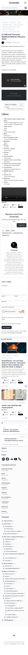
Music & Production (18, 24)
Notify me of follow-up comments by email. (12, 318)
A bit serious (8, 566)
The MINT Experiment (11, 617)
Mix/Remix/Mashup (7, 24)
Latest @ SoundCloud (9, 465)
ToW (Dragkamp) (8, 620)
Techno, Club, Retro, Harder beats (10, 31)
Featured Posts (8, 521)
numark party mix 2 (7, 233)
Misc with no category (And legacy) (13, 536)
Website (4, 301)
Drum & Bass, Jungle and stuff (14, 608)
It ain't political (8, 546)
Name (4, 296)
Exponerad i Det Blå (7, 468)
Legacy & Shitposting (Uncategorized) (14, 553)
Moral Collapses (8, 563)
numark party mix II (18, 233)
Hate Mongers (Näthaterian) (12, 568)
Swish (3, 473)
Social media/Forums (10, 558)
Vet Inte (4, 478)
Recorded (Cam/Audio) (8, 29)
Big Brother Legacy (10, 539)
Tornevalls (14, 2)
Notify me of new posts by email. (11, 323)
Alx (23, 644)
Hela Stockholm (6, 483)
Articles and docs (6, 355)
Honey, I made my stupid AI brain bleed (15, 578)
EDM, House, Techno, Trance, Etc (15, 610)
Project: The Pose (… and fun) (13, 531)
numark (13, 230)
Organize (4, 492)
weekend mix (5, 235)
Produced (7, 598)
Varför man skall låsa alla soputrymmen (11, 406)
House (19, 22)
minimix (7, 230)
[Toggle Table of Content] (20, 105)
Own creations (9, 588)
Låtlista (7, 107)
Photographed (21, 402)
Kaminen (4, 511)
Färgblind (4, 487)
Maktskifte (9, 549)
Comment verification (8, 307)
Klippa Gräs (5, 506)
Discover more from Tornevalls (15, 108)
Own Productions (10, 603)
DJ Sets (7, 576)
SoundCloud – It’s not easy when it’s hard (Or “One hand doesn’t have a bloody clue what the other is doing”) (13, 364)
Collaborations (11, 605)
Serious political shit (11, 551)
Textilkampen (5, 502)
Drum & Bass (9, 583)
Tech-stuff (7, 560)
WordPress (13, 644)
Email (16, 296)
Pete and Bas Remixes (11, 591)
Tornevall (8, 42)
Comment (5, 285)
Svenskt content (11, 614)
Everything (4, 22)
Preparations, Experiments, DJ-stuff (11, 26)
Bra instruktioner (6, 497)
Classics (7, 541)
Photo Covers (9, 528)
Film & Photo (13, 22)
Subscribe (22, 225)
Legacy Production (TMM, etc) (13, 600)
